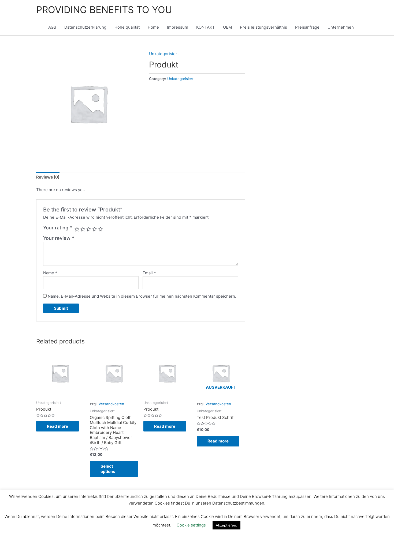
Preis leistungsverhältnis (263, 27)
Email (149, 272)
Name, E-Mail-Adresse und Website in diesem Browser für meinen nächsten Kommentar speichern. (142, 296)
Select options (108, 469)
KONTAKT (205, 27)
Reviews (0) (48, 177)
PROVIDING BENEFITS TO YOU (104, 9)
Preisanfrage (307, 27)
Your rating (57, 227)
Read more (57, 426)
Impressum (177, 27)
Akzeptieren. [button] (226, 525)
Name (50, 272)
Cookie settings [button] (191, 525)
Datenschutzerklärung (85, 27)
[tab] (48, 177)
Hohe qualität (127, 27)
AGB (52, 27)
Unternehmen (341, 27)
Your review (58, 238)
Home (153, 27)
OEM (227, 27)
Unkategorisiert (164, 53)
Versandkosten (111, 404)
